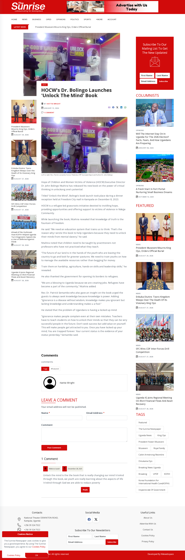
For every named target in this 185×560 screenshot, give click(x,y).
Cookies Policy (148, 535)
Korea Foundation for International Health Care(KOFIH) (154, 482)
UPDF (155, 474)
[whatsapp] (125, 107)
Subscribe (163, 81)
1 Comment (49, 112)
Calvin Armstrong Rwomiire (151, 454)
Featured (143, 422)
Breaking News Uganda (150, 467)
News (138, 244)
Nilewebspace (167, 554)
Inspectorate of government (152, 489)
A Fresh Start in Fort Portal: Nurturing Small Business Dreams (154, 190)
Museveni (143, 448)
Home (14, 19)
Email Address (95, 412)
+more (99, 19)
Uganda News (145, 435)
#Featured (55, 369)
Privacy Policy (148, 541)
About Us (148, 517)
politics (74, 19)
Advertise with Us (148, 523)
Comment (47, 424)
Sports (87, 19)
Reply (85, 489)
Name (45, 412)
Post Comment (54, 447)
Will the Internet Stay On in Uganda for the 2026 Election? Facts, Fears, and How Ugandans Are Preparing (153, 138)
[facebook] (113, 107)
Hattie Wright (54, 104)
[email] (109, 107)
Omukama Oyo (145, 461)
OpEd (48, 19)
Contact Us (148, 529)
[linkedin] (121, 107)
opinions (60, 19)
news (24, 19)
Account (112, 19)
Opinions (140, 130)
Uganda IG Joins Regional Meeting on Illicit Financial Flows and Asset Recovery (154, 400)
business (36, 19)
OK (36, 555)
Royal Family (159, 448)
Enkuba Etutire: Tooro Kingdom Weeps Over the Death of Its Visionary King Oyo (153, 300)
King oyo (161, 435)
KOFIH (167, 474)
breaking (143, 474)
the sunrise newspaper (150, 429)
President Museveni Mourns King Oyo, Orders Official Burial (63, 27)
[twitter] (117, 107)
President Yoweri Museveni (151, 441)
